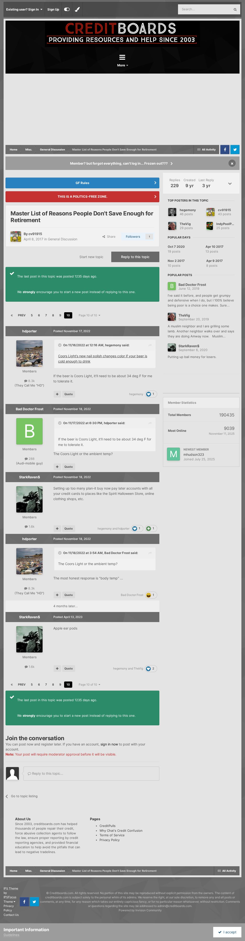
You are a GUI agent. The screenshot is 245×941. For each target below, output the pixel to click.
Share (110, 236)
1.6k (31, 526)
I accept (229, 932)
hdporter (29, 331)
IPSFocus (10, 897)
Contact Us (11, 915)
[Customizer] (67, 9)
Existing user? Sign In (23, 9)
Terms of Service (112, 835)
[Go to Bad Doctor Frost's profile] (29, 431)
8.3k (31, 381)
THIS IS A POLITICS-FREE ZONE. (82, 196)
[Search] (235, 9)
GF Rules (82, 183)
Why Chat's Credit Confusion (121, 830)
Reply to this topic (135, 257)
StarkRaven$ (29, 477)
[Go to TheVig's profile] (172, 226)
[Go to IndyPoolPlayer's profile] (209, 226)
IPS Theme (11, 888)
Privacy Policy (110, 840)
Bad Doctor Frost (29, 409)
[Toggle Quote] (60, 345)
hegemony (113, 345)
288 (31, 459)
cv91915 (35, 234)
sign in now (109, 744)
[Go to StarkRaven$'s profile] (29, 499)
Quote (68, 394)
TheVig (138, 668)
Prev (22, 315)
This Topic (217, 9)
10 (68, 315)
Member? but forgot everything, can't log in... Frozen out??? (119, 163)
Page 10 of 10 (89, 315)
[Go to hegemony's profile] (172, 212)
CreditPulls (108, 826)
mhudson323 (194, 454)
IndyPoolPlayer (227, 224)
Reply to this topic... (47, 773)
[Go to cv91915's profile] (16, 236)
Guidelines (11, 935)
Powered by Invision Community (140, 910)
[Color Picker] (77, 9)
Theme (9, 901)
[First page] (11, 315)
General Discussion (62, 239)
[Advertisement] (122, 109)
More (121, 65)
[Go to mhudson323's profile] (173, 454)
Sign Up (53, 9)
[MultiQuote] (57, 394)
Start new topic (91, 257)
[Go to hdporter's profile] (29, 353)
